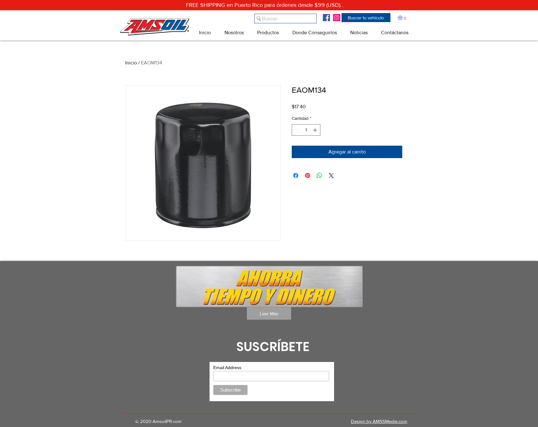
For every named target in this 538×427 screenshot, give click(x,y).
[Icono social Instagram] (336, 17)
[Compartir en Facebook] (296, 175)
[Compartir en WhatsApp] (319, 175)
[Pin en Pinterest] (307, 175)
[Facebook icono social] (326, 17)
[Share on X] (331, 175)
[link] (403, 17)
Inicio (131, 62)
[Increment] (315, 129)
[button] (366, 17)
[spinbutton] (306, 129)
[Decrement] (296, 129)
